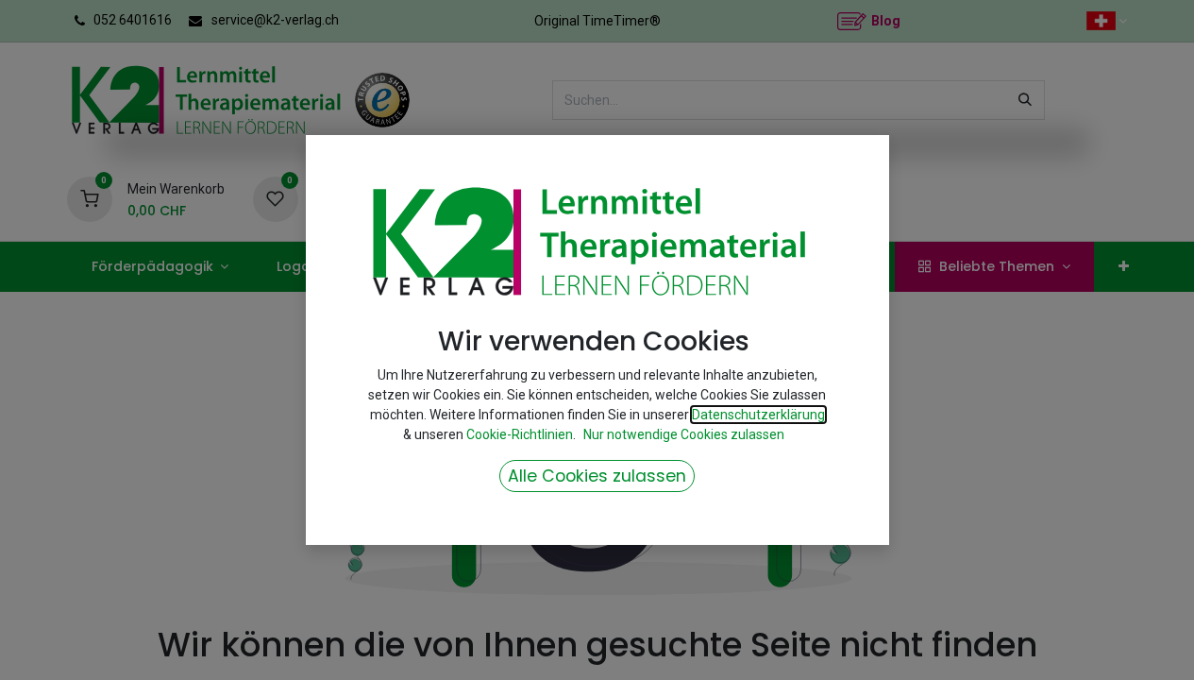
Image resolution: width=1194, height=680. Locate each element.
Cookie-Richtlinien (519, 434)
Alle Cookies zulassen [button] (597, 476)
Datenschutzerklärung (758, 414)
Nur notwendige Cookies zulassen (683, 434)
